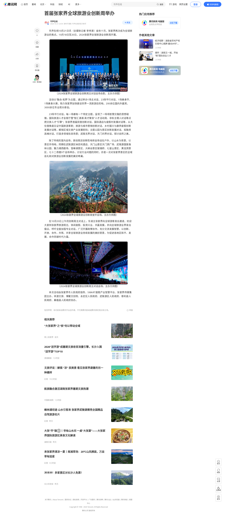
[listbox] (88, 401)
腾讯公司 (85, 510)
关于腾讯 (48, 500)
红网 (46, 379)
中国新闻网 (48, 400)
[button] (174, 23)
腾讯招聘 (100, 500)
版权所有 (92, 510)
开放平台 (84, 500)
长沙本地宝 (48, 484)
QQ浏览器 (116, 500)
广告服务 (92, 500)
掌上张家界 (48, 337)
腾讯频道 (124, 500)
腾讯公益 (108, 500)
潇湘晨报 (48, 358)
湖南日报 (48, 442)
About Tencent (58, 500)
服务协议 (68, 500)
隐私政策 (76, 500)
